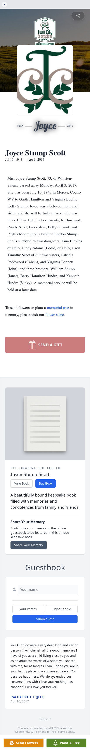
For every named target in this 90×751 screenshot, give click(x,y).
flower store (54, 314)
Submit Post (45, 619)
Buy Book (45, 483)
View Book (21, 483)
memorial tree (58, 307)
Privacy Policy (32, 732)
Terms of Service (57, 732)
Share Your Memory (28, 545)
